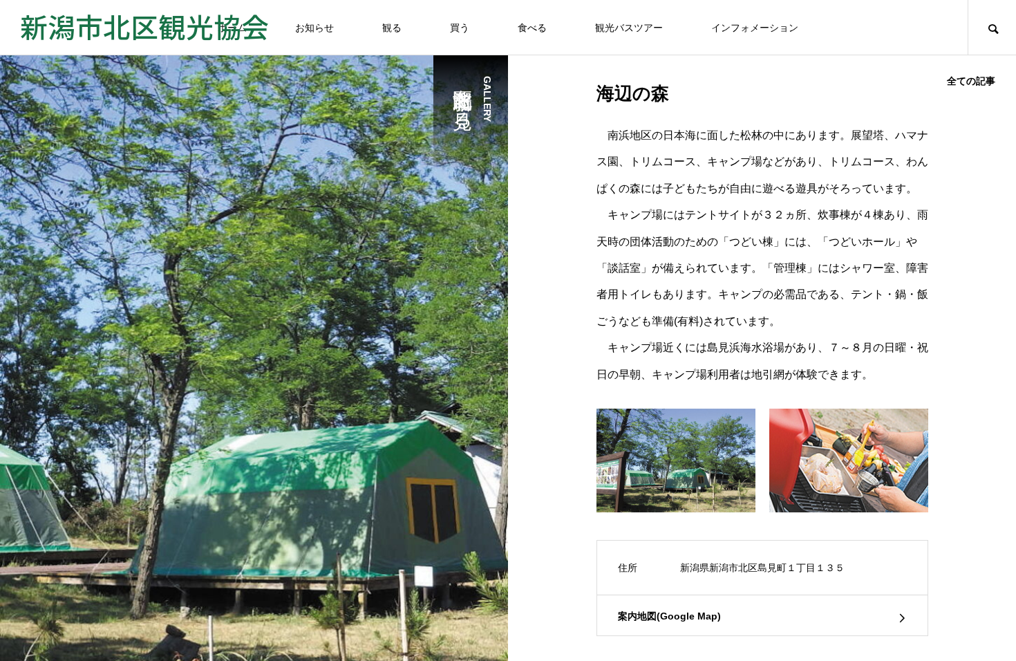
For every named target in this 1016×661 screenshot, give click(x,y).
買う (459, 27)
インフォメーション (754, 27)
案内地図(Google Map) (669, 616)
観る (392, 27)
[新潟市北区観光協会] (144, 28)
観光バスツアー (629, 27)
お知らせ (314, 27)
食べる (532, 27)
